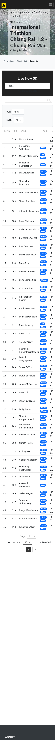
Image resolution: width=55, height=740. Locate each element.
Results (33, 61)
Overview (9, 61)
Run (8, 111)
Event (9, 119)
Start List (21, 61)
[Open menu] (50, 4)
